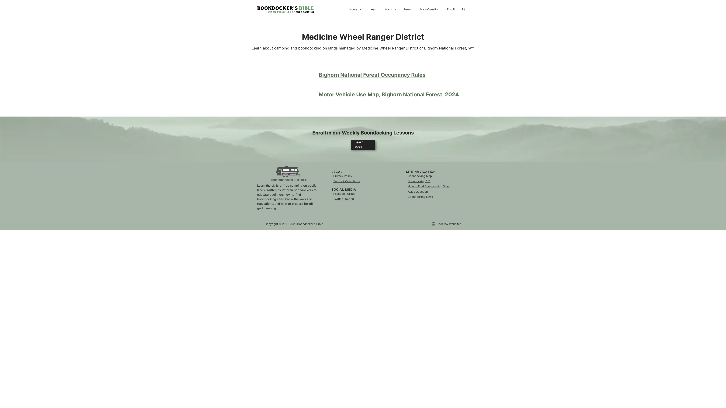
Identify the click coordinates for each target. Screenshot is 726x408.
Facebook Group (344, 194)
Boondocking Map (420, 176)
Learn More (358, 144)
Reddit (349, 199)
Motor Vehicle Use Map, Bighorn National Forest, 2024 (389, 94)
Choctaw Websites (449, 224)
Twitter (338, 199)
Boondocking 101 (419, 181)
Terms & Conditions (346, 181)
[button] (463, 9)
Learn (373, 9)
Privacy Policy (342, 176)
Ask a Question (429, 9)
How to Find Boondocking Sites (429, 186)
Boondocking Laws (420, 197)
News (408, 9)
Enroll (451, 9)
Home (353, 9)
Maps (388, 9)
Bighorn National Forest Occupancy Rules (372, 75)
